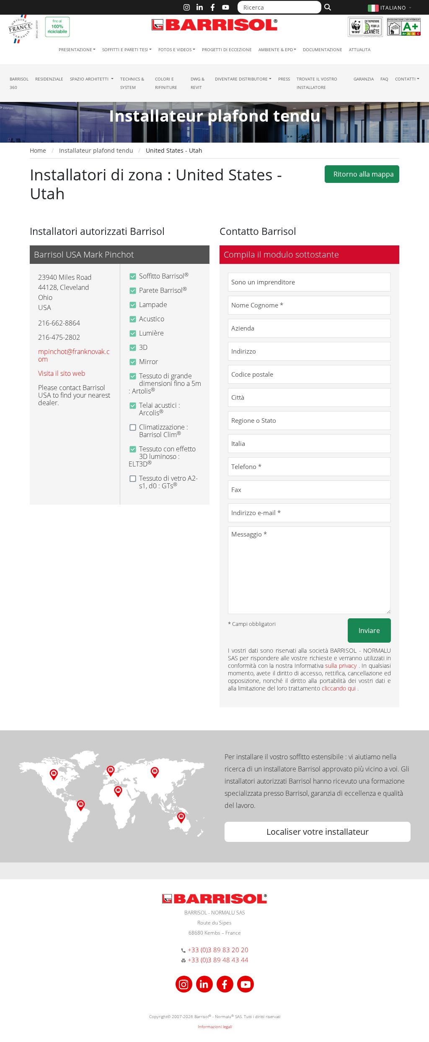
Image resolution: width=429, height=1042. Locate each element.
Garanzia (364, 79)
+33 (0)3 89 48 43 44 (218, 960)
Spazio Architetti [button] (90, 79)
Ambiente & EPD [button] (275, 49)
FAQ (384, 79)
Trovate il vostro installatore (317, 83)
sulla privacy (341, 665)
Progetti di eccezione (227, 49)
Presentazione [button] (75, 49)
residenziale (49, 79)
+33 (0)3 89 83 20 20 (218, 950)
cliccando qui (339, 688)
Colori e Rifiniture (166, 83)
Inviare (369, 630)
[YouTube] (225, 7)
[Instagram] (186, 7)
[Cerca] (326, 6)
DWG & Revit (197, 83)
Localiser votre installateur (317, 831)
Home (38, 150)
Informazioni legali (215, 1026)
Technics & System (132, 83)
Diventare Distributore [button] (241, 79)
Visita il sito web (61, 373)
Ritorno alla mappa (362, 174)
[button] (391, 7)
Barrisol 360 (19, 83)
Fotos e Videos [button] (174, 49)
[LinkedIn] (199, 7)
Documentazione (322, 49)
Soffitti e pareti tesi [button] (125, 49)
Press (284, 79)
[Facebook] (212, 7)
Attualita (359, 49)
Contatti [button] (405, 79)
